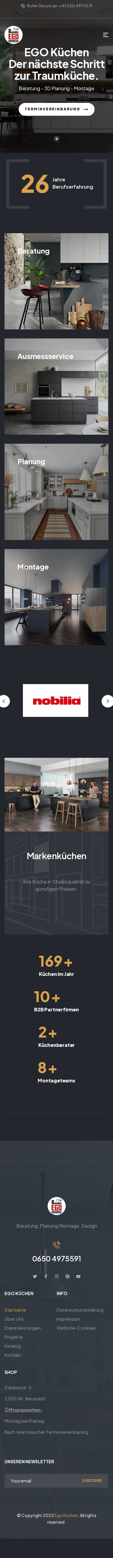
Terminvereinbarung (53, 109)
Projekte (14, 1337)
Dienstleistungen (23, 1328)
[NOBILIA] (55, 700)
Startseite (15, 1310)
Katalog (13, 1346)
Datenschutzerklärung (80, 1310)
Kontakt (13, 1355)
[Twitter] (35, 1276)
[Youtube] (78, 1276)
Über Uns (14, 1319)
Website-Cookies (76, 1328)
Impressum (68, 1319)
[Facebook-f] (46, 1276)
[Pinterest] (67, 1276)
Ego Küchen (66, 1515)
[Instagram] (56, 1276)
